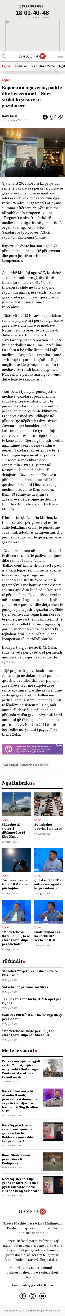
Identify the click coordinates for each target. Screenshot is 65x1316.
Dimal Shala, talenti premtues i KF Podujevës (16, 1159)
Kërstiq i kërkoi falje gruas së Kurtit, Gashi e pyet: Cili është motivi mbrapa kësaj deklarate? (21, 1185)
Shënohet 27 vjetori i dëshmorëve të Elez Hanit (13, 831)
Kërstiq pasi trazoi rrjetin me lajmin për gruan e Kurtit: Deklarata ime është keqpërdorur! (18, 1133)
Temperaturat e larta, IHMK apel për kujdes (15, 884)
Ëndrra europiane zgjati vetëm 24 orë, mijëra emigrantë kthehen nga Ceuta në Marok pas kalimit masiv (21, 1069)
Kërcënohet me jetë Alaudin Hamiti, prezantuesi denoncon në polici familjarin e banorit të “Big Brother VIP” (20, 1101)
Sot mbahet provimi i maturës (48, 827)
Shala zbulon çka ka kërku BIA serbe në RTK (47, 936)
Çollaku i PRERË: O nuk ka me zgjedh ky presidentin (48, 884)
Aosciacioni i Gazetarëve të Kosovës (26, 764)
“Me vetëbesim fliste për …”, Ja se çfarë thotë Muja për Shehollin (16, 938)
